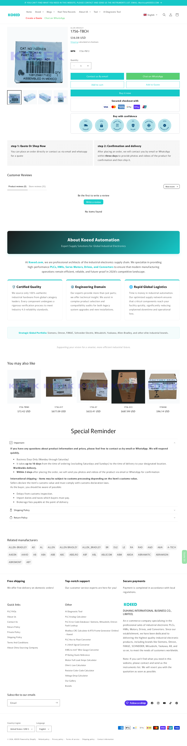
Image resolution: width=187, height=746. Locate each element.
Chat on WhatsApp (153, 76)
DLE (116, 547)
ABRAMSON (162, 554)
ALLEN (51, 547)
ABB (53, 554)
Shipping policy (88, 739)
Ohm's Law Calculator (75, 665)
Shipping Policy (14, 637)
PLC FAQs (11, 611)
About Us (11, 616)
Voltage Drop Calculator (76, 675)
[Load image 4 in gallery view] (61, 97)
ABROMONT (15, 562)
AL (41, 547)
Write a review (93, 202)
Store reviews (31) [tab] (37, 186)
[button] (39, 12)
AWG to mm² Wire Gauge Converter (82, 649)
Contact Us (12, 621)
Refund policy (44, 739)
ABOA (130, 554)
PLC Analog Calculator (75, 616)
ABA (43, 554)
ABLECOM (106, 554)
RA (131, 547)
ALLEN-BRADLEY (18, 547)
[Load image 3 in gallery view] (45, 97)
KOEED (17, 739)
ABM (119, 554)
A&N (160, 547)
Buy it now (125, 93)
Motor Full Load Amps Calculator (81, 660)
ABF (85, 554)
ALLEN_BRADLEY (91, 547)
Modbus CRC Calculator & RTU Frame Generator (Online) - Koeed (92, 632)
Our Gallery (70, 680)
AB (34, 554)
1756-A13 (128, 407)
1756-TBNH (24, 407)
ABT (28, 562)
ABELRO (74, 554)
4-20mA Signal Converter (77, 644)
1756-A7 (93, 407)
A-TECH (172, 547)
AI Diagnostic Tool (73, 611)
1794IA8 (163, 407)
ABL (94, 554)
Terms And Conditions (17, 642)
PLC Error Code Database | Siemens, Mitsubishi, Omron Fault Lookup (91, 623)
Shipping (74, 42)
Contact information (105, 739)
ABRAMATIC (144, 554)
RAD (140, 547)
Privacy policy (57, 739)
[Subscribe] (56, 702)
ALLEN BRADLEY (68, 547)
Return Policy (13, 626)
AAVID (24, 554)
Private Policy (13, 632)
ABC (62, 554)
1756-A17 (58, 407)
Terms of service (72, 739)
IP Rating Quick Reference (77, 654)
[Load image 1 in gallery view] (14, 97)
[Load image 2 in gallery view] (30, 97)
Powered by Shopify (28, 739)
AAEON (13, 554)
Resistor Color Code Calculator (79, 670)
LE (124, 547)
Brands (68, 685)
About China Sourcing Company (22, 647)
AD (33, 547)
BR (107, 547)
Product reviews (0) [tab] (17, 186)
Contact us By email (97, 76)
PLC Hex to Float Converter (78, 639)
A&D (150, 547)
